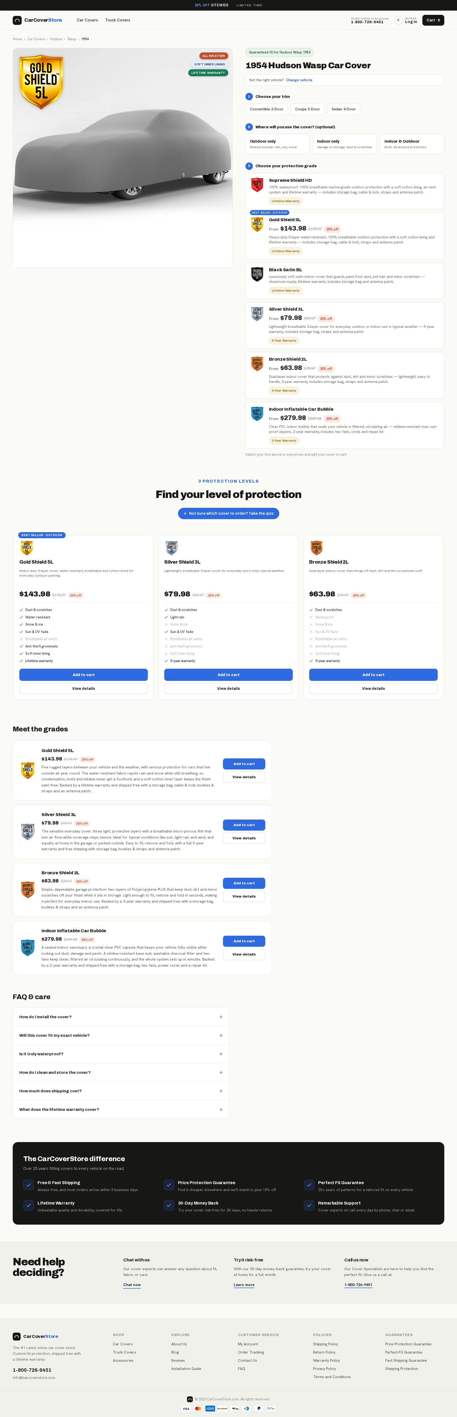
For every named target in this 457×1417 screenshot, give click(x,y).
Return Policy (324, 1352)
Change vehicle (299, 80)
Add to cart (84, 675)
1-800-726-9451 (358, 1284)
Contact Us (247, 1360)
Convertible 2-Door (267, 109)
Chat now (132, 1284)
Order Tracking (251, 1352)
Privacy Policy (324, 1368)
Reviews (178, 1360)
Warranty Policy (326, 1360)
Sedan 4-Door (344, 109)
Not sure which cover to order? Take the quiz (229, 513)
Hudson (56, 39)
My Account (248, 1344)
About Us (179, 1344)
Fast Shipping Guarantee (406, 1360)
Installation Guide (186, 1368)
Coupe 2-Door (307, 109)
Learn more (244, 1284)
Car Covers (87, 20)
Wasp (71, 39)
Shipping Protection (401, 1368)
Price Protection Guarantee (408, 1344)
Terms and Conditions (332, 1376)
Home (17, 39)
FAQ (241, 1368)
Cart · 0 (433, 20)
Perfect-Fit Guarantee (403, 1352)
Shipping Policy (325, 1344)
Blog (175, 1352)
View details (83, 689)
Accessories (123, 1360)
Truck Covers (117, 20)
